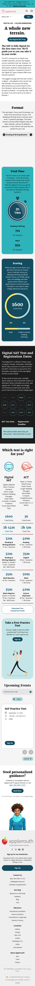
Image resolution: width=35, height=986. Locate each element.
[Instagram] (16, 849)
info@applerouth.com (17, 882)
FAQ (17, 902)
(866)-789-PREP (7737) (17, 785)
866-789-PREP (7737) (17, 879)
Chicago (17, 932)
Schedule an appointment (17, 885)
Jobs (17, 956)
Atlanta (17, 929)
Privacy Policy (28, 796)
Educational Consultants (17, 911)
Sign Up (18, 639)
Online (17, 944)
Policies (17, 962)
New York (17, 935)
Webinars (17, 896)
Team (17, 959)
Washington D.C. (17, 941)
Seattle (17, 938)
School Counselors (17, 914)
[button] (12, 17)
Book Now (17, 791)
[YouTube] (19, 849)
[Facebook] (12, 849)
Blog (17, 899)
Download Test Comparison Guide (17, 609)
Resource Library (17, 920)
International (17, 947)
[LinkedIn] (23, 849)
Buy (28, 17)
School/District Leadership (17, 917)
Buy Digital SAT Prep (17, 39)
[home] (9, 11)
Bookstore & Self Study (17, 893)
